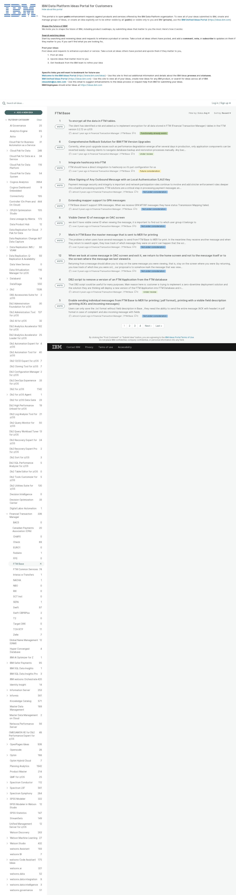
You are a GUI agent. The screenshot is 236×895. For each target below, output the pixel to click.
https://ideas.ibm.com (219, 19)
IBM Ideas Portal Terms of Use (179, 337)
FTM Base (126, 133)
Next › (148, 325)
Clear (39, 120)
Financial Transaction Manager (105, 133)
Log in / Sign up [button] (220, 103)
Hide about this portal (52, 9)
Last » (159, 325)
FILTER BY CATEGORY (18, 120)
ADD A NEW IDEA (24, 112)
